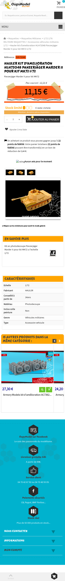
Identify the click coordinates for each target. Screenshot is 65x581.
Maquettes (13, 38)
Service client (33, 477)
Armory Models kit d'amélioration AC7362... (27, 394)
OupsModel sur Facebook (33, 437)
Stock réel (33, 518)
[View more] (42, 389)
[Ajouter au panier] (49, 389)
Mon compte (13, 550)
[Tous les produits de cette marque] (52, 252)
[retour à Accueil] (5, 38)
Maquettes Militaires (31, 38)
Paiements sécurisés (33, 498)
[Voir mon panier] (54, 576)
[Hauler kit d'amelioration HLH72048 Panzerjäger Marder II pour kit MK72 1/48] (9, 172)
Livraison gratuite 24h (33, 457)
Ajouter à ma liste (18, 129)
